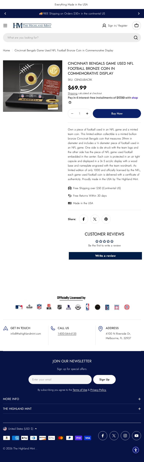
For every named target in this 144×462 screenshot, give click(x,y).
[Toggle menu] (5, 25)
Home (6, 50)
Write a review (105, 256)
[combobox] (72, 37)
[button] (5, 13)
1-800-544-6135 (67, 334)
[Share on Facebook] (83, 219)
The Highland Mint (24, 448)
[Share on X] (94, 219)
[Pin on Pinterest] (106, 219)
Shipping (72, 93)
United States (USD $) (20, 429)
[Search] (136, 37)
